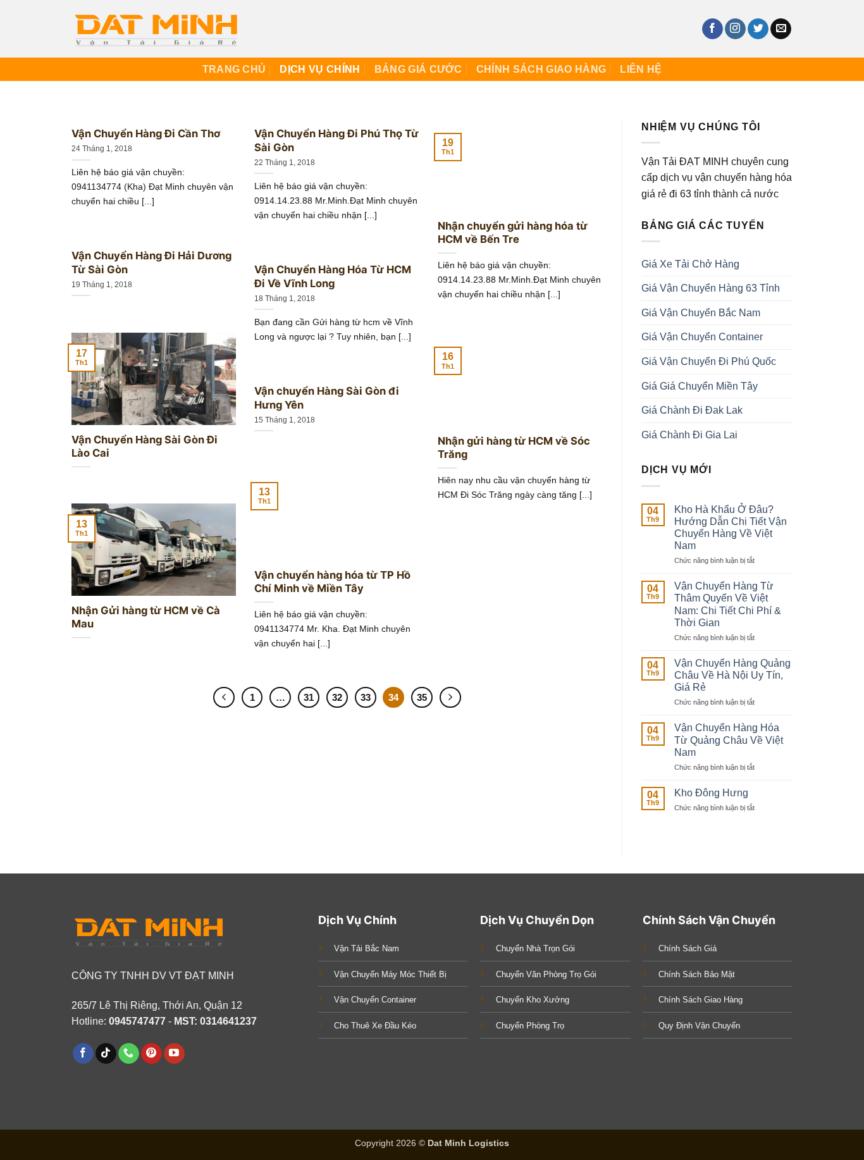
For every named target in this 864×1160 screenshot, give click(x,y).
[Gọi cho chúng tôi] (128, 1053)
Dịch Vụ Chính (320, 69)
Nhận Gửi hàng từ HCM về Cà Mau (145, 617)
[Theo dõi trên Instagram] (735, 29)
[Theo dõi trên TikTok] (106, 1053)
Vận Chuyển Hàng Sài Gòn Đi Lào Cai (144, 446)
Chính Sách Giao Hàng (541, 69)
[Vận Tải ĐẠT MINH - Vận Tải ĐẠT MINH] (158, 28)
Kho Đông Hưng (711, 792)
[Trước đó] (224, 697)
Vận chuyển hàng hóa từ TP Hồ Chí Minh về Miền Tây (332, 582)
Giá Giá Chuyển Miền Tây (699, 386)
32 (337, 697)
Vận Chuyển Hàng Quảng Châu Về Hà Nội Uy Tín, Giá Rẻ (732, 675)
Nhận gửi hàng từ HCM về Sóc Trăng (514, 448)
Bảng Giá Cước (418, 69)
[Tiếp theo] (450, 697)
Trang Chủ (234, 69)
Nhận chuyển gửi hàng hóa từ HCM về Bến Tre (513, 232)
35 (422, 697)
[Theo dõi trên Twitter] (758, 29)
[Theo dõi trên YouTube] (174, 1053)
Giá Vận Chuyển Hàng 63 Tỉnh (710, 288)
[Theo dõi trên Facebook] (712, 29)
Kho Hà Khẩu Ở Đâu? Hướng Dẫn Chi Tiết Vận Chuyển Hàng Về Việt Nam (730, 528)
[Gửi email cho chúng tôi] (780, 29)
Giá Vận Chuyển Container (702, 337)
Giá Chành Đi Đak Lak (692, 410)
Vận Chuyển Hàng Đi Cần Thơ (145, 133)
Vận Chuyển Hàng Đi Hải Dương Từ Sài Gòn (151, 262)
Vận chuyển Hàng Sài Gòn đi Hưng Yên (326, 398)
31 (309, 697)
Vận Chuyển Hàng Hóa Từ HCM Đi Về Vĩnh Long (332, 276)
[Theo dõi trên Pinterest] (151, 1053)
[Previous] (33, 112)
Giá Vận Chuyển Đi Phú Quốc (708, 361)
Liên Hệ (641, 69)
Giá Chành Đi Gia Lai (689, 434)
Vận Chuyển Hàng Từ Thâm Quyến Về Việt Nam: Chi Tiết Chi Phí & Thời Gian (727, 605)
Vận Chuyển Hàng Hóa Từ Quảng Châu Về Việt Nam (728, 740)
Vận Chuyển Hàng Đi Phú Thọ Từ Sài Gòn (336, 140)
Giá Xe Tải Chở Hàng (690, 264)
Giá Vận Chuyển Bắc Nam (700, 312)
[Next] (830, 112)
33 (366, 697)
